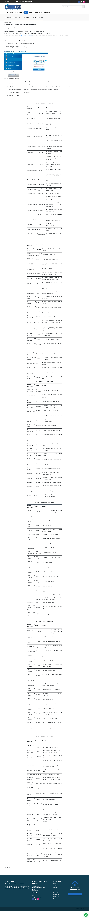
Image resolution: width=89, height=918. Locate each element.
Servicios (21, 12)
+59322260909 (21, 1)
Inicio (6, 12)
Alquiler (16, 12)
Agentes (30, 12)
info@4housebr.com (37, 897)
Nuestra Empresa (38, 12)
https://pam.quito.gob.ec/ (26, 35)
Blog (26, 12)
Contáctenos (47, 12)
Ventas (11, 12)
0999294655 (29, 1)
